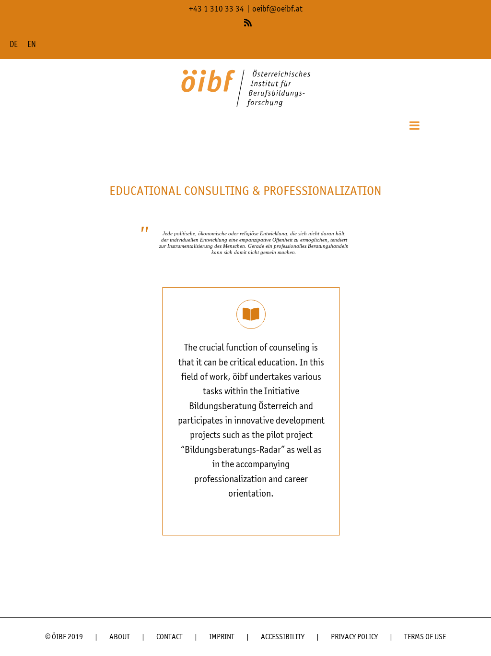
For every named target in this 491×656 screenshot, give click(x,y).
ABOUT (119, 637)
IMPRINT (221, 637)
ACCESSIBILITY (282, 637)
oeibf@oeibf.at (277, 9)
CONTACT (169, 637)
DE (14, 45)
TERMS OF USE (425, 637)
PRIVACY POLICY (354, 637)
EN (31, 45)
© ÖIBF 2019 (64, 637)
